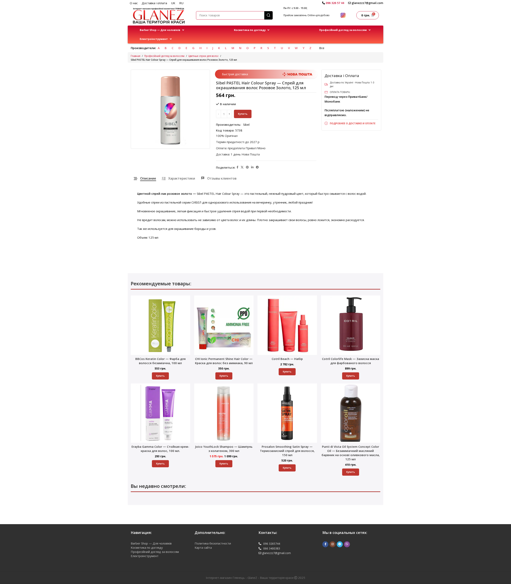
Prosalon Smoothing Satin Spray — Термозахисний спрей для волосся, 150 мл (287, 451)
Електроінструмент (144, 556)
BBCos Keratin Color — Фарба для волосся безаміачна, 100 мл (160, 361)
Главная (135, 56)
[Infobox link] (333, 3)
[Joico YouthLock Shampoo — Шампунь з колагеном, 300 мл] (224, 413)
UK (173, 3)
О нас (134, 3)
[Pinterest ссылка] (247, 167)
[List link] (351, 123)
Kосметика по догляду (147, 547)
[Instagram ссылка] (333, 544)
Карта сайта (203, 547)
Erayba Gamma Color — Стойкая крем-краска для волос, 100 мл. (160, 449)
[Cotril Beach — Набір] (287, 325)
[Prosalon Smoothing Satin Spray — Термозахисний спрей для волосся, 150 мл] (287, 413)
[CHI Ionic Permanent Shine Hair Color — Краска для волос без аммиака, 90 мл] (224, 325)
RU (181, 3)
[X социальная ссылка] (242, 167)
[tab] (145, 178)
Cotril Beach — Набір (287, 359)
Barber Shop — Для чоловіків (151, 543)
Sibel (246, 124)
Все (321, 48)
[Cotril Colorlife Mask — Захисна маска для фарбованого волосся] (350, 325)
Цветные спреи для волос (203, 56)
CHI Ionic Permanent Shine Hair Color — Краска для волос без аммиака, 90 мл (224, 361)
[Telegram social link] (257, 167)
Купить (243, 114)
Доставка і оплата (154, 3)
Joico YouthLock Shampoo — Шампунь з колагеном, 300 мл (224, 449)
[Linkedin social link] (252, 167)
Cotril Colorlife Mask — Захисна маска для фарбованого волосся (350, 361)
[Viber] (347, 544)
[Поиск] (268, 15)
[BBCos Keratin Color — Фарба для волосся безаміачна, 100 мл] (160, 325)
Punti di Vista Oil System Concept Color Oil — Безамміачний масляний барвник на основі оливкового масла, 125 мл (351, 453)
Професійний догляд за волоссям (164, 56)
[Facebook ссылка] (237, 167)
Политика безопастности (213, 543)
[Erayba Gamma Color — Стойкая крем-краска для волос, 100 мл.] (160, 413)
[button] (162, 30)
